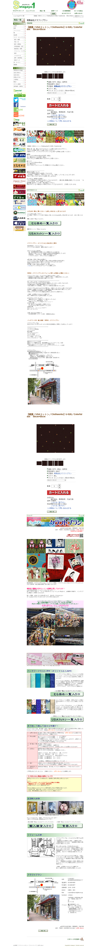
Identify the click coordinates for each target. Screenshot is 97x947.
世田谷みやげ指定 (18, 70)
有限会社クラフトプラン (78, 16)
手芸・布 (16, 42)
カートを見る (78, 11)
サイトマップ (33, 945)
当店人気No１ (17, 72)
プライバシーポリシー (23, 945)
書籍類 (15, 64)
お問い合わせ (78, 13)
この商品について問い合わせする (59, 121)
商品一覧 (42, 11)
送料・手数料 (59, 529)
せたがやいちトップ (18, 11)
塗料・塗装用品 (18, 57)
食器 (15, 53)
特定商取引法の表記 (69, 529)
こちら (29, 265)
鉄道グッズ (17, 60)
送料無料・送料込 (18, 86)
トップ (81, 17)
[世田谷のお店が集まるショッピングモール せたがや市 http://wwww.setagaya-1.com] (48, 5)
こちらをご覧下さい (58, 115)
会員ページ (54, 11)
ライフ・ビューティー (19, 37)
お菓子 (15, 26)
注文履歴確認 (66, 11)
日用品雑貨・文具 (18, 46)
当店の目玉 (16, 75)
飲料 (15, 28)
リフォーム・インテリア (19, 51)
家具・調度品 (17, 44)
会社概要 (15, 945)
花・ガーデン (17, 62)
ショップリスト (30, 11)
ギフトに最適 (17, 84)
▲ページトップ (74, 939)
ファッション (17, 30)
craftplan (70, 895)
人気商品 (16, 79)
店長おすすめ (17, 77)
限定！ (15, 81)
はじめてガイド (66, 13)
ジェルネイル (17, 55)
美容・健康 (17, 39)
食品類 (15, 35)
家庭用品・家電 (18, 48)
